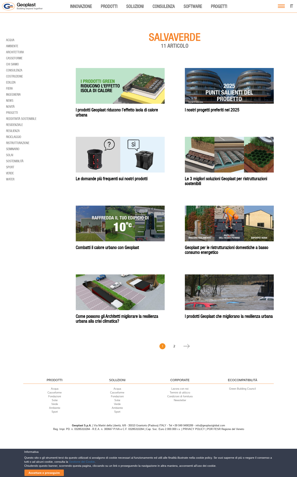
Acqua (10, 40)
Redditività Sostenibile (21, 119)
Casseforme (14, 58)
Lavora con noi (180, 388)
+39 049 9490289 (183, 425)
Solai (9, 155)
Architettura (15, 52)
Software (193, 6)
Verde (10, 173)
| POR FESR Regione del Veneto (225, 429)
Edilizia (11, 82)
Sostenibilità (14, 161)
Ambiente (12, 46)
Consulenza (164, 6)
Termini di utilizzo (180, 392)
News (9, 101)
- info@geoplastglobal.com (209, 425)
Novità (10, 107)
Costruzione (14, 76)
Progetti (219, 6)
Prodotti (109, 6)
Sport (10, 167)
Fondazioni (117, 396)
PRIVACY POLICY (194, 429)
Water (10, 179)
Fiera (9, 88)
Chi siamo (12, 64)
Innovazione (81, 6)
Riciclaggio (13, 137)
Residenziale (14, 125)
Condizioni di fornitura (180, 396)
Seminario (12, 149)
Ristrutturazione (17, 143)
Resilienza (13, 131)
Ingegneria (13, 94)
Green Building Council (242, 388)
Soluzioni (135, 6)
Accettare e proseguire (44, 472)
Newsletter (180, 400)
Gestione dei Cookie (82, 461)
